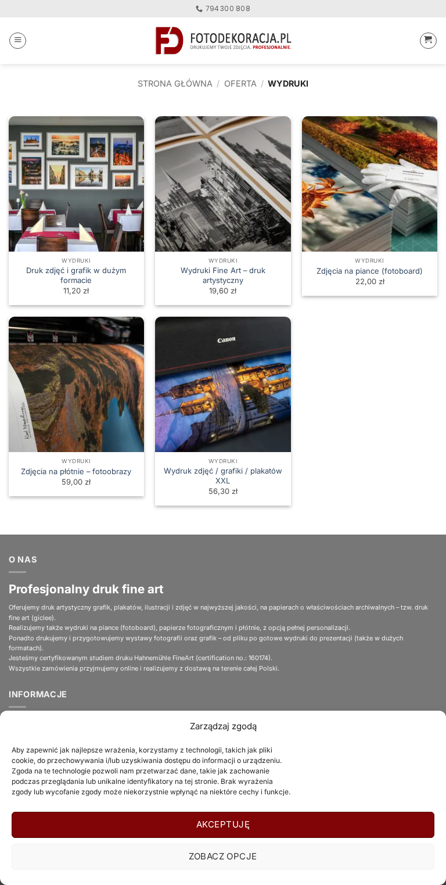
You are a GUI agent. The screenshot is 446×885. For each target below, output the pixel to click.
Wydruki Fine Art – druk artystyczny (223, 275)
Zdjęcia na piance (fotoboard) (369, 270)
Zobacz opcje (223, 856)
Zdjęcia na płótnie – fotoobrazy (76, 471)
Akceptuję (223, 824)
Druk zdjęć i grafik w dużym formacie (76, 275)
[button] (17, 41)
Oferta (240, 83)
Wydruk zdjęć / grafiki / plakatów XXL (223, 475)
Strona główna (175, 83)
